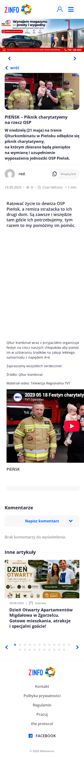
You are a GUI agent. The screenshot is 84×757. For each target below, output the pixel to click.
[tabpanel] (42, 35)
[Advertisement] (42, 284)
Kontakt (42, 686)
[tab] (15, 645)
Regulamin (42, 705)
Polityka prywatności (42, 695)
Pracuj (42, 714)
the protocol (42, 723)
